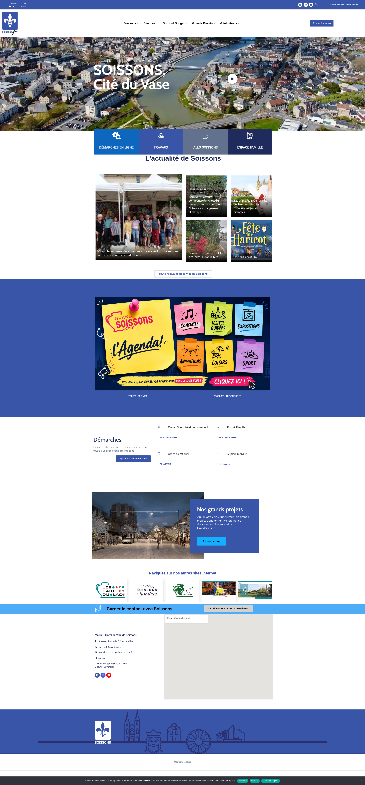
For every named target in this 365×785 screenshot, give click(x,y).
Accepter (243, 780)
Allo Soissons (205, 147)
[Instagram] (306, 5)
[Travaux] (161, 135)
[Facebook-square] (300, 5)
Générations (228, 23)
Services (149, 23)
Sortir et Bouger (174, 23)
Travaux (161, 147)
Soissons (129, 23)
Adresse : (116, 641)
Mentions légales (182, 761)
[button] (317, 5)
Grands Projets (202, 23)
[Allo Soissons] (205, 135)
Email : (116, 652)
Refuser (254, 780)
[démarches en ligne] (116, 135)
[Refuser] (361, 780)
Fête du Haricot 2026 (246, 257)
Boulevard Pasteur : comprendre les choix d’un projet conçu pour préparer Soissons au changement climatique (205, 204)
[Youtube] (311, 5)
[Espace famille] (250, 135)
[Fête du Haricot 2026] (251, 241)
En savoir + (166, 437)
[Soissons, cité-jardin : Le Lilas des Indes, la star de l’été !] (206, 241)
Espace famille (250, 147)
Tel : (110, 646)
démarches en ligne (116, 147)
